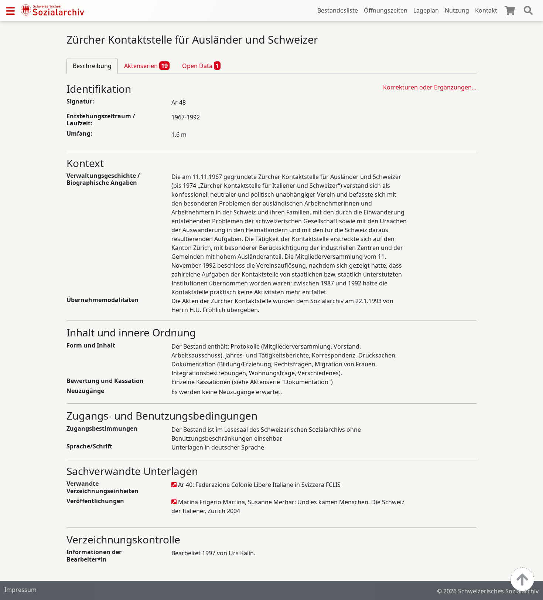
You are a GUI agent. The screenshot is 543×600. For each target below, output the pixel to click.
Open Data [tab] (200, 66)
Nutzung (457, 10)
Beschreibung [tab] (92, 66)
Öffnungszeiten (385, 10)
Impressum (20, 590)
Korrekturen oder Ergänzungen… (430, 87)
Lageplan (426, 10)
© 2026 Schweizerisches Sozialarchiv (488, 591)
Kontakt (486, 10)
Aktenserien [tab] (146, 66)
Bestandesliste (337, 10)
